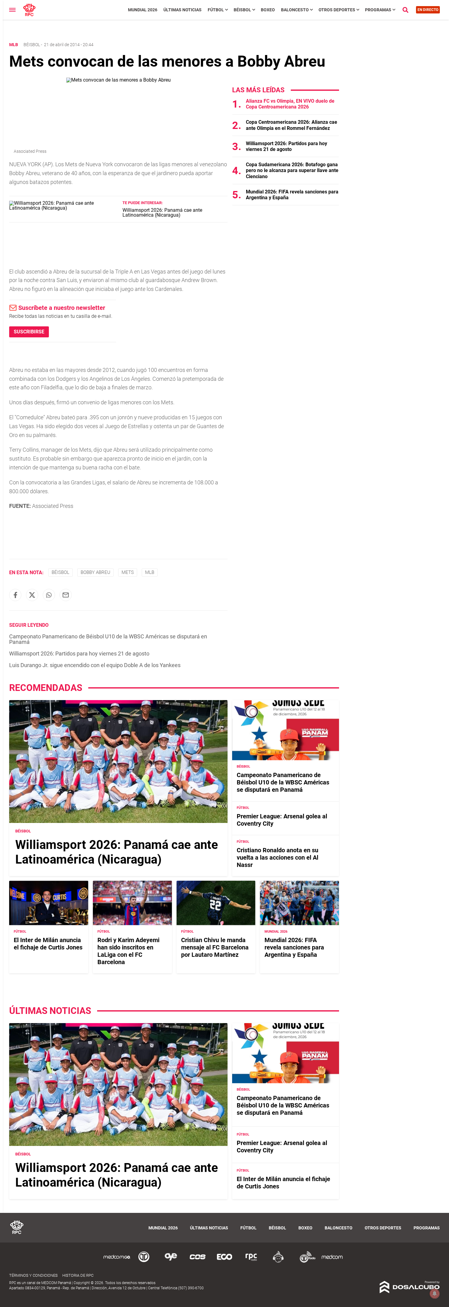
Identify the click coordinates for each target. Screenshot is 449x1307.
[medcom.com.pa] (332, 1262)
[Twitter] (32, 595)
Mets (128, 572)
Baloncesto (295, 10)
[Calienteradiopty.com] (278, 1262)
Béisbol (242, 10)
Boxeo (268, 10)
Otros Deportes (337, 10)
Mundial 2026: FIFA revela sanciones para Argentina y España (294, 947)
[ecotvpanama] (224, 1262)
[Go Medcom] (117, 1262)
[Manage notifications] (435, 1293)
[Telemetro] (143, 1262)
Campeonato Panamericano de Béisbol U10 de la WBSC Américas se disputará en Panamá (108, 639)
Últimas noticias (182, 10)
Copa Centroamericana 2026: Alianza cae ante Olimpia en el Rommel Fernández (291, 125)
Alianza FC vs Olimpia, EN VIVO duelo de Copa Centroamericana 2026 (290, 104)
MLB (149, 572)
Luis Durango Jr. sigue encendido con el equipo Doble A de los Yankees (95, 665)
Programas (378, 10)
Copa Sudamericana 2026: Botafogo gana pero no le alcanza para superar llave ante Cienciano (292, 170)
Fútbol (216, 10)
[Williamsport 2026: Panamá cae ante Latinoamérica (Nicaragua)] (63, 208)
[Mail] (66, 595)
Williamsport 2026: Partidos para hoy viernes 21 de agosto (79, 653)
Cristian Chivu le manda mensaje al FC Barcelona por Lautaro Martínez (215, 947)
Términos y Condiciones (33, 1275)
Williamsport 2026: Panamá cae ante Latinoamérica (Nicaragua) (162, 212)
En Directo (428, 10)
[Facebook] (15, 595)
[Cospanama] (197, 1262)
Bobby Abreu (95, 572)
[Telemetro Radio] (305, 1262)
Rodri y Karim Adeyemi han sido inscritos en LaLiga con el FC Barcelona (128, 951)
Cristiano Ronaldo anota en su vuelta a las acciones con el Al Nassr (277, 857)
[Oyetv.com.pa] (170, 1262)
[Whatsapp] (49, 595)
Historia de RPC (77, 1275)
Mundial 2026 (142, 10)
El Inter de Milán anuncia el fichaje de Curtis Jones (48, 943)
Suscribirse (29, 332)
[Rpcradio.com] (251, 1262)
